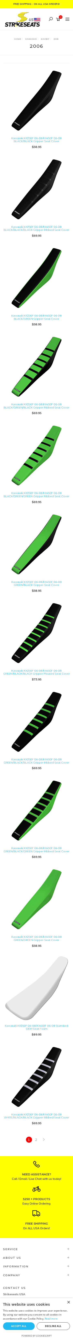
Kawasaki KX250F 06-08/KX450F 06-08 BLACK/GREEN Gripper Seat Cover (36, 317)
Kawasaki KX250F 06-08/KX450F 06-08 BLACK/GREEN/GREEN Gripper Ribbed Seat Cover (36, 494)
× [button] (68, 1302)
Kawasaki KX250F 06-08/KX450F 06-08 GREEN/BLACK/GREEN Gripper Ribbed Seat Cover (36, 849)
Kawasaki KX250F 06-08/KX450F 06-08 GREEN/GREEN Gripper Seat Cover (36, 938)
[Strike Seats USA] (23, 19)
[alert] (36, 1319)
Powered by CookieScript (36, 1335)
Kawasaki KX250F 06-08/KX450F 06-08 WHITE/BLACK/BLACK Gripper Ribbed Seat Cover (36, 1116)
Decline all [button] (53, 1326)
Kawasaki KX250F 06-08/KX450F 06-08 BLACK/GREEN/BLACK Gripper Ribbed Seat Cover (36, 406)
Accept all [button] (18, 1326)
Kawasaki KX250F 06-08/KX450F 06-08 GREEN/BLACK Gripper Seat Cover (36, 583)
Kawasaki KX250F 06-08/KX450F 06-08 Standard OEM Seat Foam (36, 1027)
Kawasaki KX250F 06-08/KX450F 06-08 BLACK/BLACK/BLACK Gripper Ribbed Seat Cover (36, 228)
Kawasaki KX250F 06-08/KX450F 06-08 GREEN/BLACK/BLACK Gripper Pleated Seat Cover (36, 672)
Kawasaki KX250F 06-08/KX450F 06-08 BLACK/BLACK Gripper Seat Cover (36, 139)
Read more (51, 1318)
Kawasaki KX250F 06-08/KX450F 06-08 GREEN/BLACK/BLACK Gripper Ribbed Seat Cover (36, 761)
